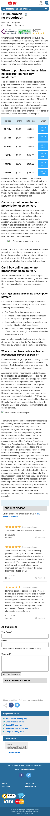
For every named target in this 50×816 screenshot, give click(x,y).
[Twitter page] (28, 775)
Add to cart (43, 129)
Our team (6, 786)
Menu (47, 4)
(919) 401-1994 (18, 765)
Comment (6, 654)
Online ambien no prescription (31, 700)
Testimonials (30, 786)
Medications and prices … (18, 8)
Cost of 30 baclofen (14, 725)
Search (41, 4)
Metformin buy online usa (17, 728)
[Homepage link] (9, 3)
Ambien (13, 700)
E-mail (4, 640)
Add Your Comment (11, 674)
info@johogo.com (28, 769)
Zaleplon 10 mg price (15, 731)
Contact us (29, 783)
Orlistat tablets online (15, 722)
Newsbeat (14, 752)
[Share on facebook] (11, 705)
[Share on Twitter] (17, 705)
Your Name (6, 632)
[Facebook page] (21, 775)
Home (5, 700)
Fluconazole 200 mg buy (16, 718)
